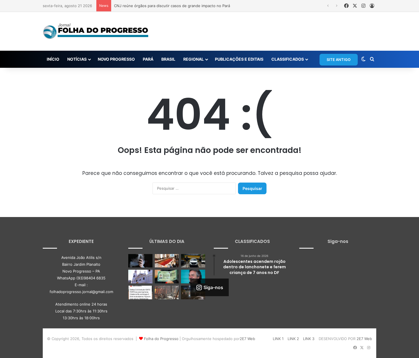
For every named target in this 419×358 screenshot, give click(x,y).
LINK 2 (293, 338)
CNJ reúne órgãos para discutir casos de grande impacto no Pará (172, 5)
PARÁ (148, 59)
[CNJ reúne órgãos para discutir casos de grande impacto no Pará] (167, 261)
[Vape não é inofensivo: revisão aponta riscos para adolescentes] (140, 261)
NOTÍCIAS (77, 59)
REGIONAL (193, 59)
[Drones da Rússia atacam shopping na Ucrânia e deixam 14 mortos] (167, 292)
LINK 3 (308, 338)
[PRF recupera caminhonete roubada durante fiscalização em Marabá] (193, 261)
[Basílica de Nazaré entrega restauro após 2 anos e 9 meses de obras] (140, 276)
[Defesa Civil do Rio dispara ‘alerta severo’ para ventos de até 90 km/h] (140, 292)
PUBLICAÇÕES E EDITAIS (239, 59)
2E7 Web (247, 338)
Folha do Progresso (161, 338)
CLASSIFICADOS (287, 59)
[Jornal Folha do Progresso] (95, 31)
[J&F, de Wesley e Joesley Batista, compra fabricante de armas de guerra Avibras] (193, 276)
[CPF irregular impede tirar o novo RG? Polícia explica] (167, 276)
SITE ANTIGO (339, 59)
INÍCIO (53, 59)
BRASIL (168, 59)
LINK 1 (278, 338)
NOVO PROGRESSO (116, 59)
